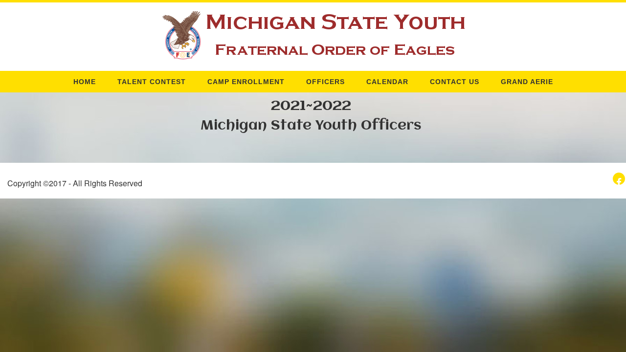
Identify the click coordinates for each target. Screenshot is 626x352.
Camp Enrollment (246, 82)
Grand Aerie (527, 82)
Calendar (387, 82)
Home (84, 82)
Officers (325, 82)
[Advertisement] (118, 266)
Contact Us (454, 82)
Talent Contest (151, 82)
